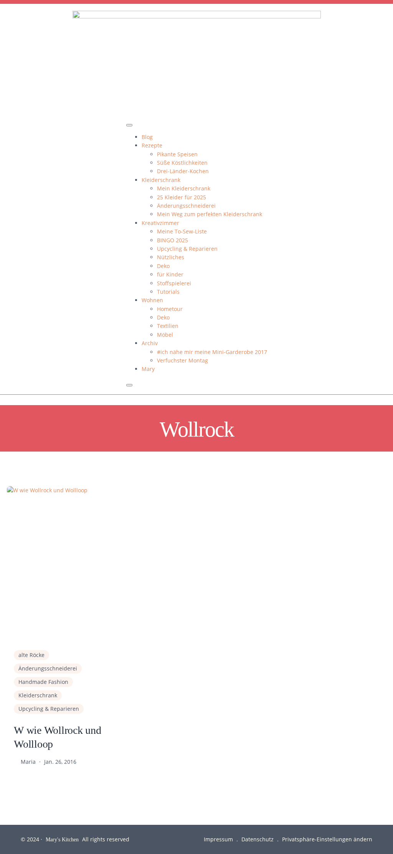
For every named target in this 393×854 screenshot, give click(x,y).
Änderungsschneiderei (186, 205)
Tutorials (168, 291)
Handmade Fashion (43, 681)
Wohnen (152, 300)
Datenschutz (257, 839)
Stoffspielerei (174, 283)
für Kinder (170, 274)
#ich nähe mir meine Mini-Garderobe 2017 (212, 352)
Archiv (150, 343)
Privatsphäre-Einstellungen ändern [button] (327, 839)
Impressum (218, 839)
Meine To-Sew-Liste (182, 231)
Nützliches (170, 257)
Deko (163, 266)
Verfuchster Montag (182, 360)
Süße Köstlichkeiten (182, 162)
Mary (148, 368)
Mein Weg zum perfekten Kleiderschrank (209, 214)
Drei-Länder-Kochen (183, 171)
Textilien (167, 325)
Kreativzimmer (160, 223)
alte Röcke (31, 655)
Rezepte (152, 145)
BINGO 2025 (172, 240)
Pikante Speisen (177, 154)
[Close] (129, 385)
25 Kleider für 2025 (181, 197)
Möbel (165, 334)
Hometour (170, 309)
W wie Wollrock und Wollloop (57, 737)
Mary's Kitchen (62, 839)
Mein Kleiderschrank (183, 188)
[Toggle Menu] (129, 125)
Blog (147, 137)
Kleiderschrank (161, 180)
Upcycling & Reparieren (187, 248)
